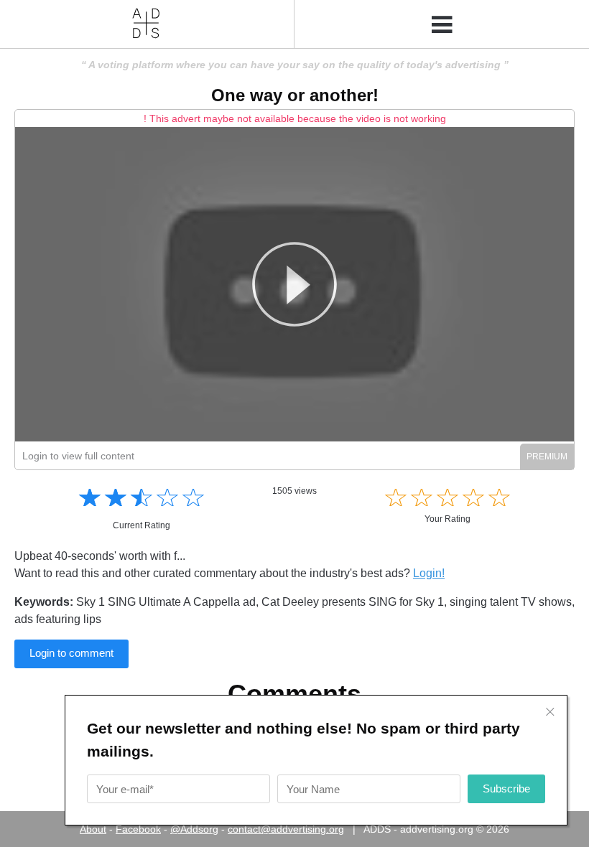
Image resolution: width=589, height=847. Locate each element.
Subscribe (506, 788)
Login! (429, 573)
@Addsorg (194, 829)
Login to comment (71, 653)
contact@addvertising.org (286, 829)
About (93, 829)
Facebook (138, 829)
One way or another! (295, 95)
